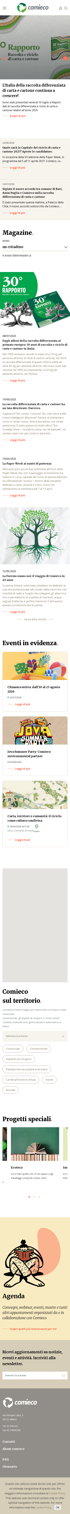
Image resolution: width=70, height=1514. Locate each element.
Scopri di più (18, 116)
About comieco (13, 1449)
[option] (35, 1153)
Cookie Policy (57, 1493)
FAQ (5, 1459)
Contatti (8, 1441)
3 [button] (40, 1197)
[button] (65, 58)
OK (57, 1507)
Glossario (9, 1466)
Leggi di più (17, 167)
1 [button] (30, 1197)
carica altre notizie (35, 619)
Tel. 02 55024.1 (10, 1426)
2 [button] (35, 1197)
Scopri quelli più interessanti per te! (33, 1329)
